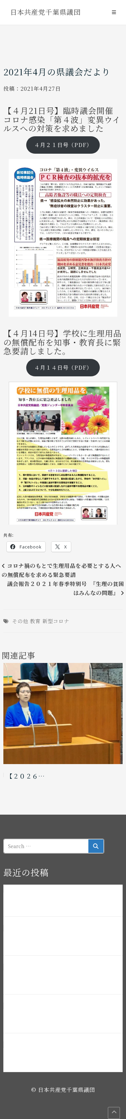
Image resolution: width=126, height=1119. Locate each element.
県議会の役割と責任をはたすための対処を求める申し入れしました (61, 1056)
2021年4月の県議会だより (57, 71)
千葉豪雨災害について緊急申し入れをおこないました (61, 901)
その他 (20, 620)
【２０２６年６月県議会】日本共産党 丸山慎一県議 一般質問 (61, 1018)
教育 (35, 620)
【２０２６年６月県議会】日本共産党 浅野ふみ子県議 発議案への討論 (61, 979)
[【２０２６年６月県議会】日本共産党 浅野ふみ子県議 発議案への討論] (63, 713)
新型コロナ (55, 620)
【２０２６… (25, 775)
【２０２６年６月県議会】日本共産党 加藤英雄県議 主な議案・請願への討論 (61, 940)
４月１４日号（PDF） (63, 367)
